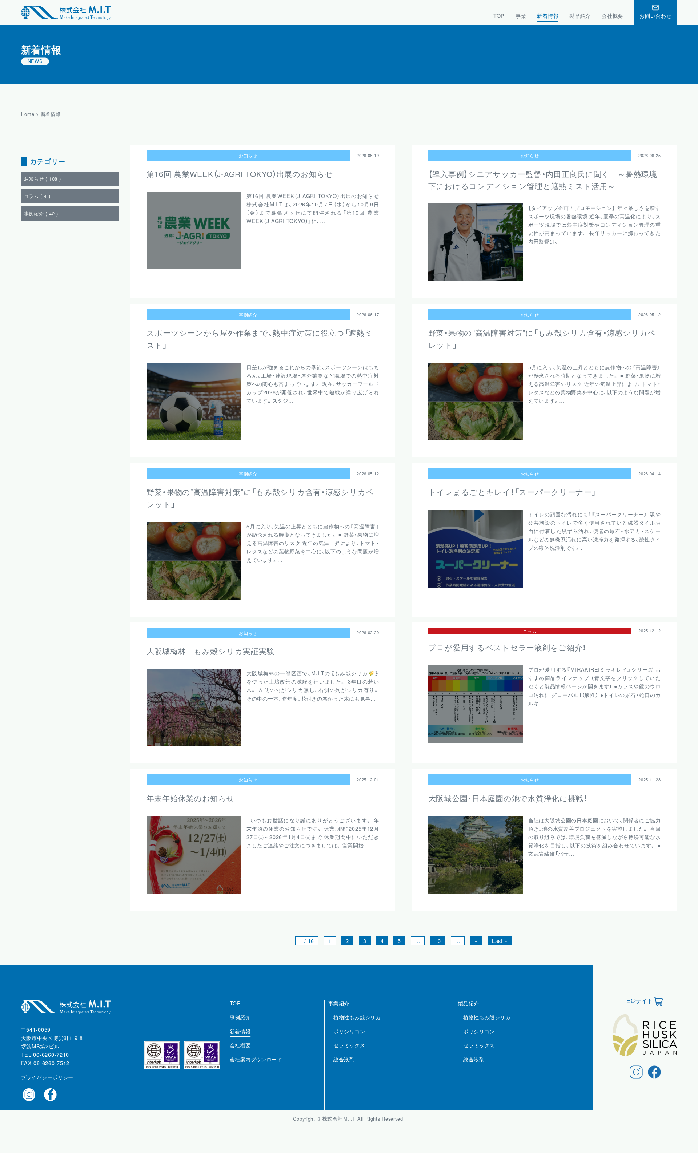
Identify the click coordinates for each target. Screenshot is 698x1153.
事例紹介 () (41, 213)
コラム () (37, 196)
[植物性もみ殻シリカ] (357, 1025)
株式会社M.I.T (339, 1118)
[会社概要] (240, 1053)
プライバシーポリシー (47, 1077)
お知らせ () (42, 179)
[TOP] (235, 1011)
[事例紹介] (240, 1025)
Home (28, 113)
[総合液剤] (343, 1067)
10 (437, 940)
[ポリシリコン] (349, 1039)
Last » (500, 940)
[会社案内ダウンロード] (256, 1067)
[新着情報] (240, 1039)
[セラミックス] (349, 1053)
